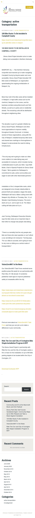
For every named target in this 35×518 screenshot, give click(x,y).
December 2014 (8, 490)
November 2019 (8, 469)
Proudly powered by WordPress (12, 513)
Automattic (17, 515)
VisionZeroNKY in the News (12, 264)
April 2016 (7, 482)
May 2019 (7, 474)
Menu (30, 7)
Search (6, 386)
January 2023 (8, 466)
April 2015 (7, 487)
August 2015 (7, 484)
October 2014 (8, 492)
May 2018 (7, 477)
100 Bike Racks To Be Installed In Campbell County (14, 34)
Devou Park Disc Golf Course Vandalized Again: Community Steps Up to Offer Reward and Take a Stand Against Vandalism (18, 413)
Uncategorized (8, 503)
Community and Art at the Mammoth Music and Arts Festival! (18, 406)
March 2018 (7, 479)
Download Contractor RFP (10, 369)
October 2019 (8, 471)
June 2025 (7, 464)
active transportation (22, 30)
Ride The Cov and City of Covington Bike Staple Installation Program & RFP (17, 341)
